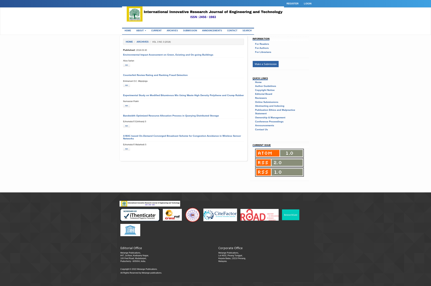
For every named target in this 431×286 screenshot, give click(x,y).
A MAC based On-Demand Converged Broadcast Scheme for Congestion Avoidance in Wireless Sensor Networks (182, 137)
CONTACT (232, 30)
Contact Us (261, 129)
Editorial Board (263, 94)
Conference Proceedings (269, 121)
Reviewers (261, 98)
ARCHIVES (172, 30)
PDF (126, 65)
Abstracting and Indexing (269, 106)
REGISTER (293, 3)
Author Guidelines (265, 86)
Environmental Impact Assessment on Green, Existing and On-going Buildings (168, 54)
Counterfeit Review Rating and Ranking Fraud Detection (155, 75)
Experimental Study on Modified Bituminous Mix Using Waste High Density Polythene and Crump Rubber (183, 95)
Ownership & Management (270, 117)
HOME (128, 30)
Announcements (264, 125)
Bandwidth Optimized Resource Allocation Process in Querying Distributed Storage (171, 115)
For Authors (262, 48)
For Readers (262, 44)
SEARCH (247, 30)
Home (129, 41)
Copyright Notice (265, 90)
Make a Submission (266, 64)
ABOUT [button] (140, 30)
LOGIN (307, 3)
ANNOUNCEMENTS (212, 30)
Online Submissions (266, 102)
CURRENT (156, 30)
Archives (142, 41)
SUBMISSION (190, 30)
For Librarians (263, 52)
